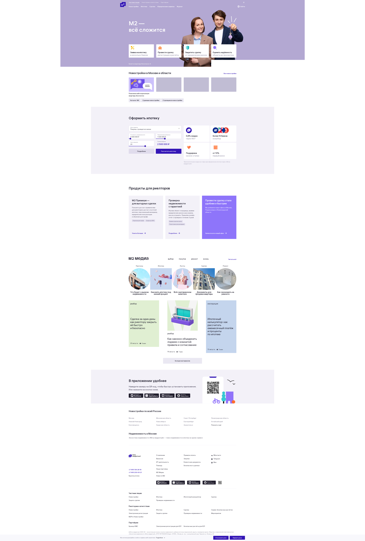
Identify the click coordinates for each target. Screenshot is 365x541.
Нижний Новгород (135, 422)
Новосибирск (161, 422)
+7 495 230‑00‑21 (135, 472)
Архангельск (188, 425)
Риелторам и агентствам (150, 2)
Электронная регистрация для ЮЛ (168, 526)
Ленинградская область (220, 418)
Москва (131, 418)
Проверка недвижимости (165, 500)
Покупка (182, 259)
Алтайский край (217, 422)
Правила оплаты (190, 455)
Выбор (171, 259)
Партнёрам (164, 2)
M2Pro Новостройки (136, 517)
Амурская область (163, 425)
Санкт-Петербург (190, 418)
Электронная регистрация (138, 513)
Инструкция (213, 304)
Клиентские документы (192, 462)
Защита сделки (134, 500)
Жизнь (206, 259)
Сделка (214, 497)
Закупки (187, 459)
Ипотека (159, 497)
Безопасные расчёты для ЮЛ (194, 526)
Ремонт (194, 259)
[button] (166, 537)
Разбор (133, 304)
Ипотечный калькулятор (192, 497)
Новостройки (133, 497)
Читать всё (232, 259)
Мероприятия (216, 513)
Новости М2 (160, 476)
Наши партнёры (162, 469)
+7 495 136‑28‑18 (135, 470)
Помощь (159, 466)
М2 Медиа (160, 472)
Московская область (163, 418)
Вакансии (159, 459)
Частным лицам (134, 2)
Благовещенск (134, 425)
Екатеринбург (189, 422)
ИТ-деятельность (162, 462)
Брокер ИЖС (133, 526)
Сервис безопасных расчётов (222, 510)
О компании (160, 455)
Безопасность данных (192, 466)
